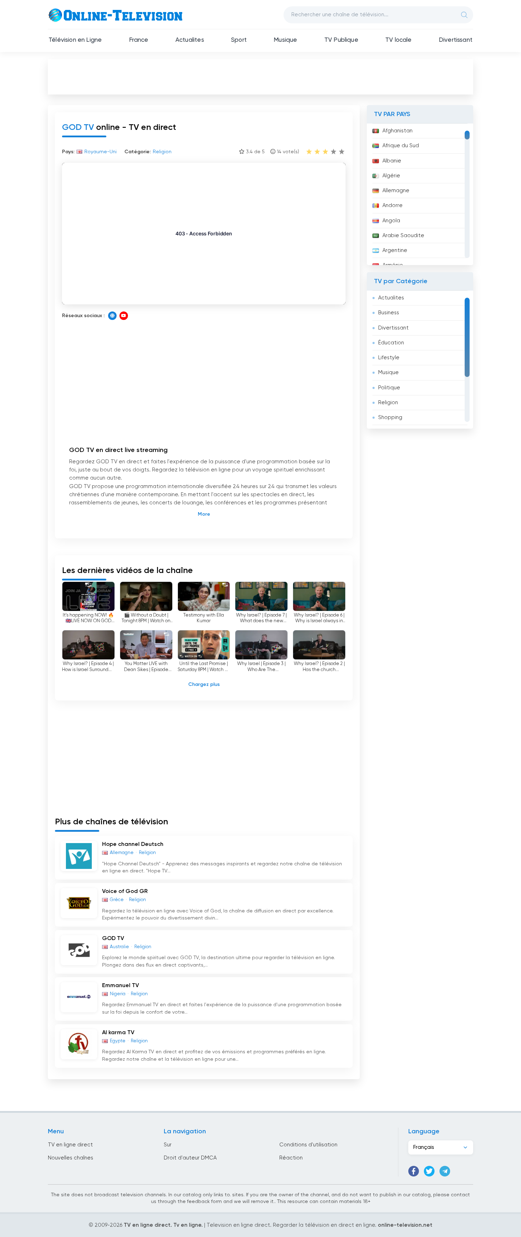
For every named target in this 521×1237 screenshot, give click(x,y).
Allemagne (395, 190)
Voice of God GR (125, 891)
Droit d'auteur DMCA (190, 1158)
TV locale (398, 40)
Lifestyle (388, 357)
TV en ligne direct (70, 1144)
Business (388, 312)
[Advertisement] (260, 76)
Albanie (391, 161)
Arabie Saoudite (403, 235)
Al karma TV (118, 1033)
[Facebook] (413, 1171)
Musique (285, 40)
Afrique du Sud (400, 145)
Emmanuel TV (120, 986)
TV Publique (341, 40)
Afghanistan (397, 130)
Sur (168, 1144)
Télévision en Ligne (75, 40)
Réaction (291, 1158)
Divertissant (455, 40)
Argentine (394, 250)
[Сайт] (112, 315)
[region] (420, 194)
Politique (389, 387)
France (139, 40)
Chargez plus (204, 684)
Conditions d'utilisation (308, 1144)
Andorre (392, 205)
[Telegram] (444, 1171)
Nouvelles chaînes (70, 1158)
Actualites (189, 40)
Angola (391, 220)
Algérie (391, 175)
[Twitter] (429, 1171)
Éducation (391, 342)
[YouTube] (123, 315)
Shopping (390, 417)
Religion (388, 402)
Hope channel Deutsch (132, 844)
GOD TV (113, 938)
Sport (239, 40)
